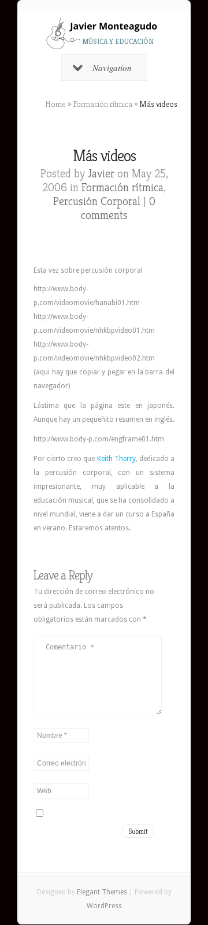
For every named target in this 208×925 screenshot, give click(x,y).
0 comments (118, 208)
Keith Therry (116, 459)
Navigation (112, 67)
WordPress (104, 906)
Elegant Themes (102, 892)
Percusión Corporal (96, 201)
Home (55, 104)
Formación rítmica (102, 104)
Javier (101, 173)
